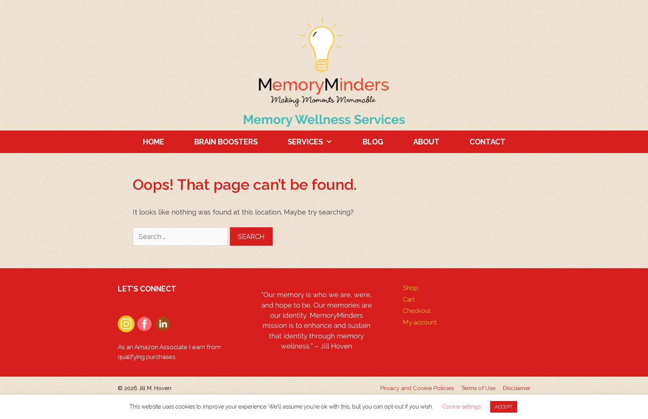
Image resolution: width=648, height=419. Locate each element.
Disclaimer (516, 388)
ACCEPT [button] (504, 407)
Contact (488, 141)
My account (420, 322)
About (426, 141)
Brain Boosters (226, 141)
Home (153, 141)
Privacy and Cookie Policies (417, 388)
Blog (373, 141)
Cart (409, 299)
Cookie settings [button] (461, 406)
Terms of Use (478, 388)
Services (305, 141)
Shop (410, 287)
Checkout (417, 310)
